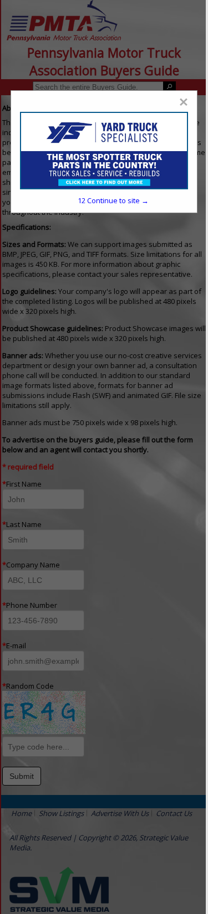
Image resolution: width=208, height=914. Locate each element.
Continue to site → (113, 200)
